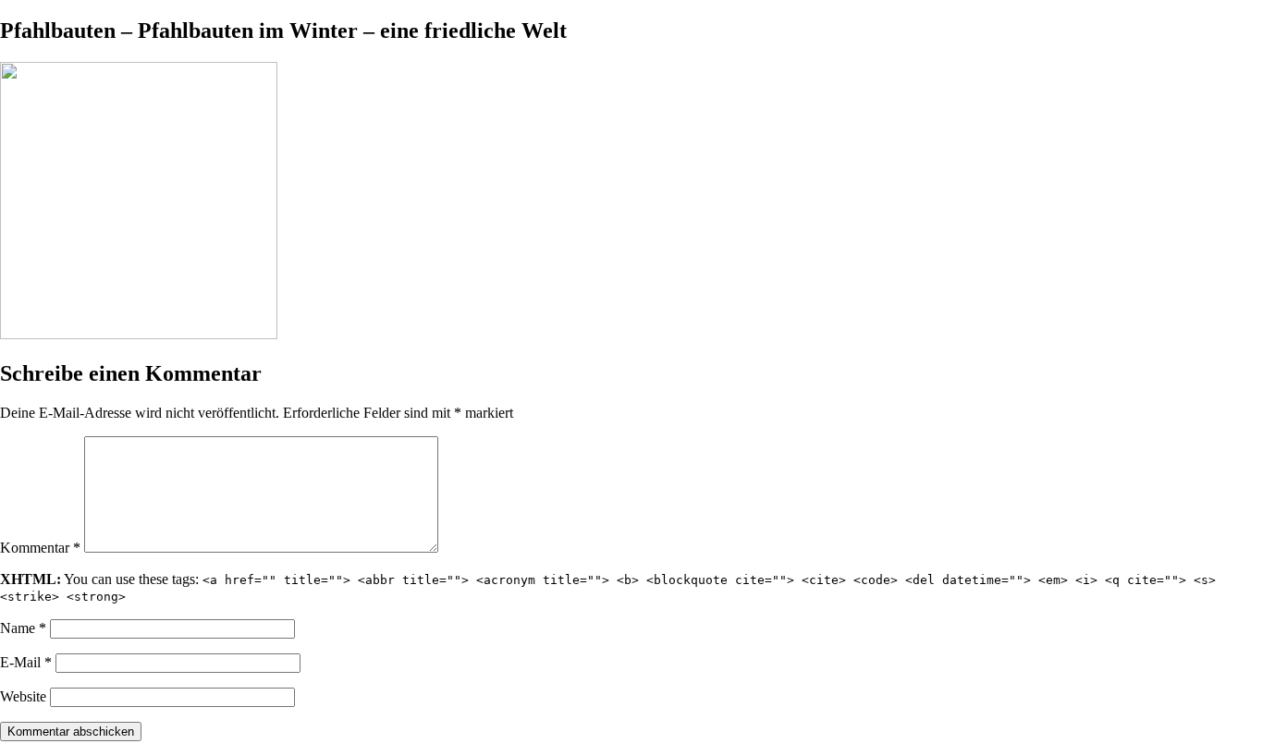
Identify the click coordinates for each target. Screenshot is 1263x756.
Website (23, 696)
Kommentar (40, 547)
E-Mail (26, 662)
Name (23, 628)
